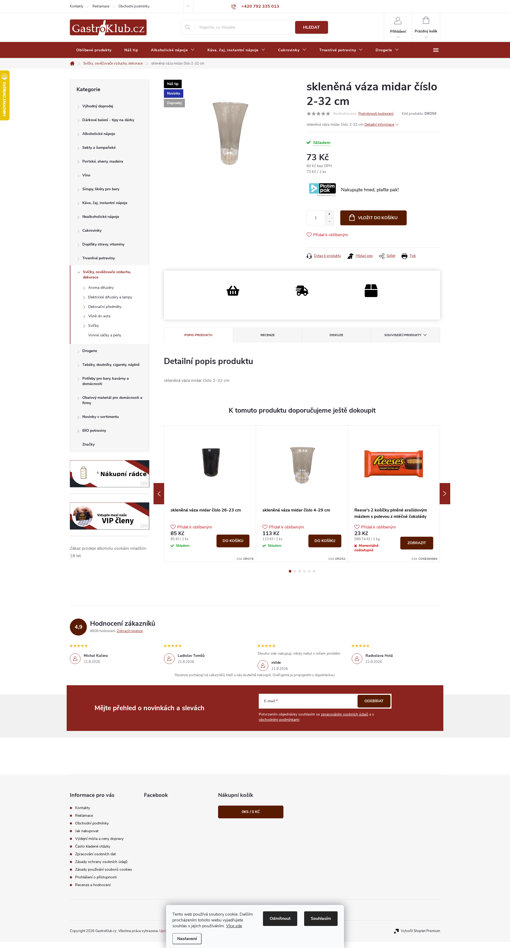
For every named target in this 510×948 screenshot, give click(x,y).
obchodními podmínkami (279, 719)
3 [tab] (299, 571)
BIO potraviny (94, 430)
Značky (88, 444)
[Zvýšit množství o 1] (329, 214)
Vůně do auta (99, 316)
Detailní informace (379, 124)
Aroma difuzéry (101, 287)
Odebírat (374, 701)
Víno (86, 175)
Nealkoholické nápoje (100, 216)
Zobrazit (416, 542)
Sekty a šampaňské (99, 147)
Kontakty (76, 6)
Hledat (311, 27)
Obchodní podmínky (134, 6)
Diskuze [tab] (336, 335)
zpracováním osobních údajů (344, 714)
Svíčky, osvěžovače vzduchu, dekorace (107, 274)
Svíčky (93, 325)
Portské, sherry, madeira (102, 161)
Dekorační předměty (104, 306)
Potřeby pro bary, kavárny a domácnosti (105, 381)
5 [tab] (309, 571)
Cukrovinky (91, 230)
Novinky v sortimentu (100, 416)
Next (445, 493)
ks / (251, 811)
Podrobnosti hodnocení (375, 114)
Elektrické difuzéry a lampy (110, 297)
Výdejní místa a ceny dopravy (99, 838)
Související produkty (402, 335)
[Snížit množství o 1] (329, 221)
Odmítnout (280, 918)
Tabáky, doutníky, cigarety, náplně (110, 364)
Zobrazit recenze (130, 631)
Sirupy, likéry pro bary (100, 189)
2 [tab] (295, 571)
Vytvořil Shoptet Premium (420, 931)
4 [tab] (304, 571)
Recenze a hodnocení (92, 884)
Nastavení (187, 939)
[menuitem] (94, 50)
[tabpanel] (210, 494)
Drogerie (89, 350)
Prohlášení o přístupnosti (96, 877)
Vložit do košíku (378, 218)
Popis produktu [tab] (198, 335)
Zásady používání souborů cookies (103, 869)
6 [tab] (314, 571)
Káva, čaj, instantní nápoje (104, 202)
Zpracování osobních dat (95, 854)
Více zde (234, 926)
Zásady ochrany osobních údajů (101, 861)
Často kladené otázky (92, 846)
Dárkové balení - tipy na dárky (108, 119)
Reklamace (100, 6)
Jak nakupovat (87, 830)
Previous (159, 493)
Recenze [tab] (268, 335)
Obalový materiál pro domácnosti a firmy (112, 400)
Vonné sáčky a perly (104, 335)
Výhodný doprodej (97, 106)
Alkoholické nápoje (98, 133)
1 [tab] (290, 571)
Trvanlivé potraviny (98, 258)
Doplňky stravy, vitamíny (103, 244)
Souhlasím (321, 918)
